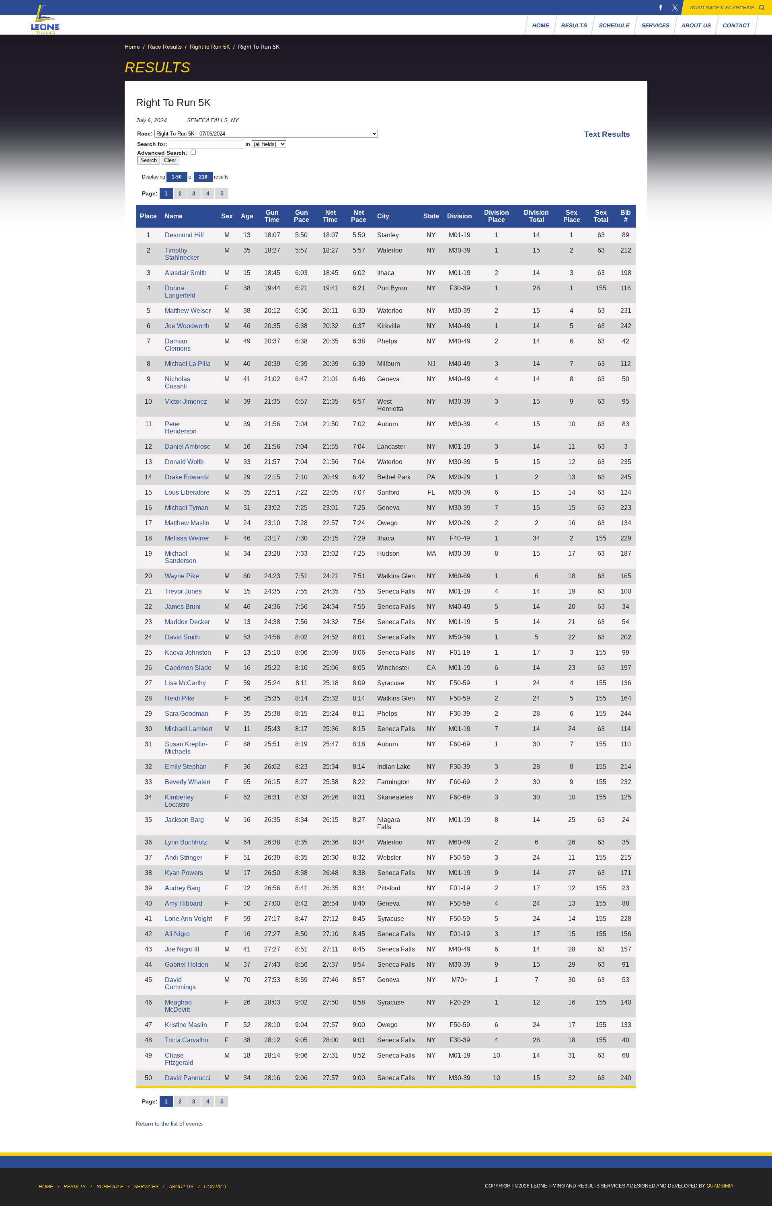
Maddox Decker (187, 621)
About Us (696, 25)
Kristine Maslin (186, 1024)
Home (541, 25)
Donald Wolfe (184, 461)
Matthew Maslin (187, 523)
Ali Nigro (177, 934)
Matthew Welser (188, 310)
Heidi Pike (180, 698)
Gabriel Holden (186, 964)
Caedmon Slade (188, 667)
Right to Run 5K (210, 46)
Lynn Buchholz (186, 842)
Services (655, 25)
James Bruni (183, 606)
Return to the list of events (169, 1123)
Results (574, 25)
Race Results (165, 46)
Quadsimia (719, 1186)
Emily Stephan (186, 766)
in (248, 144)
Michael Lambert (188, 728)
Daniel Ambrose (188, 446)
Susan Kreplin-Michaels (186, 748)
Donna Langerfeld (180, 292)
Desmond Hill (184, 235)
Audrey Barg (183, 888)
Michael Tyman (186, 507)
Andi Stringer (183, 857)
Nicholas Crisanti (177, 383)
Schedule (614, 25)
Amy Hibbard (183, 903)
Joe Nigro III (182, 949)
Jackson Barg (184, 819)
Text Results (607, 134)
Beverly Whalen (187, 782)
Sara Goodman (186, 713)
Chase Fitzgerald (179, 1059)
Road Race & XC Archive (722, 7)
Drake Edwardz (187, 477)
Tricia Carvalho (186, 1040)
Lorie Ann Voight (188, 918)
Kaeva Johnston (188, 652)
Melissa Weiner (187, 538)
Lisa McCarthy (185, 683)
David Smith (182, 637)
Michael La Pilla (188, 363)
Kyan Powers (184, 872)
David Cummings (180, 983)
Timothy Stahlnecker (182, 254)
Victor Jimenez (186, 401)
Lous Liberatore (187, 492)
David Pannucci (187, 1078)
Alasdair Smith (186, 272)
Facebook (660, 7)
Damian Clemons (178, 345)
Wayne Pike (182, 576)
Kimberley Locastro (179, 801)
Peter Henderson (181, 428)
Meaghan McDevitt (178, 1006)
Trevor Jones (183, 591)
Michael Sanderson (180, 557)
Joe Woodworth (187, 326)
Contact (736, 25)
